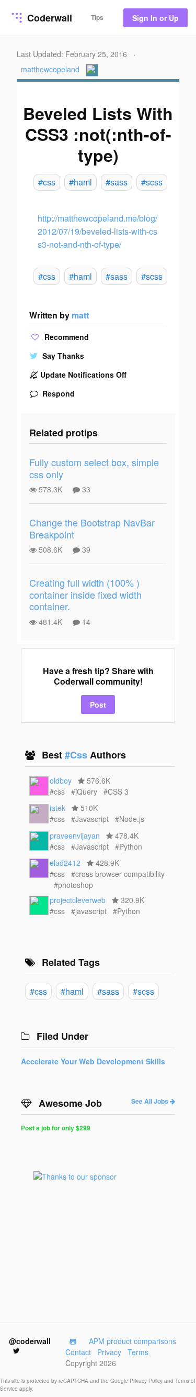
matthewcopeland (50, 69)
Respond (57, 393)
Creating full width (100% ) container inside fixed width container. (85, 594)
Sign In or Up (155, 18)
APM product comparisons (132, 1341)
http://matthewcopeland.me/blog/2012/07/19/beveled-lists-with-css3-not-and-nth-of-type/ (97, 231)
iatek (57, 807)
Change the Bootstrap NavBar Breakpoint (92, 528)
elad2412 (65, 862)
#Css (77, 755)
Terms (138, 1352)
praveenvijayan (75, 835)
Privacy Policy (147, 1380)
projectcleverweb (78, 900)
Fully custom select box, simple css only (94, 468)
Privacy (109, 1352)
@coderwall (30, 1341)
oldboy (61, 780)
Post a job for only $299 (55, 1127)
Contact (78, 1352)
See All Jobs (150, 1101)
